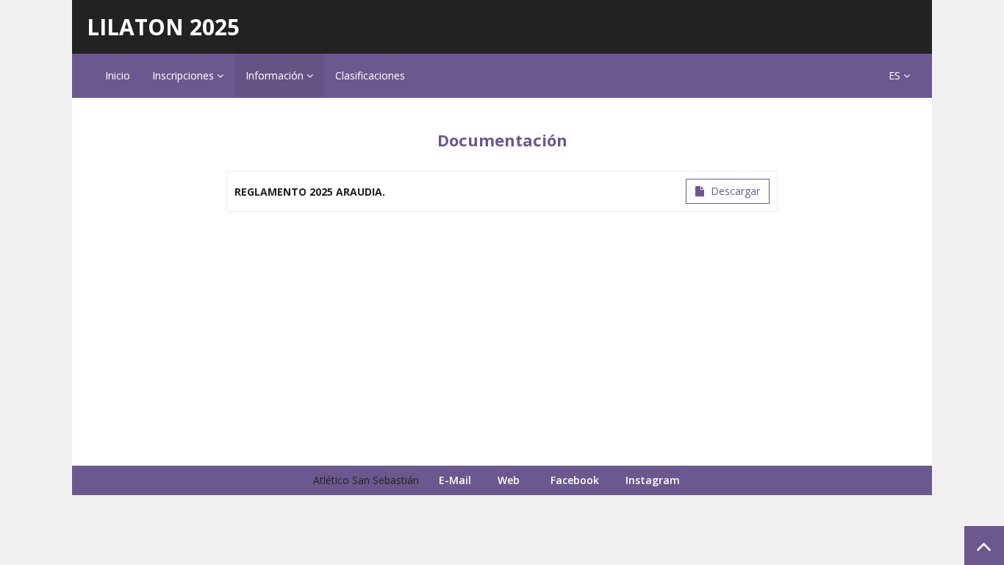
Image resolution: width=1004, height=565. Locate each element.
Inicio (117, 75)
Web (509, 480)
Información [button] (275, 75)
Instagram (652, 480)
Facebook (575, 480)
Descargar (734, 191)
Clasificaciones (370, 75)
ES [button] (896, 75)
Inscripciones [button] (184, 75)
